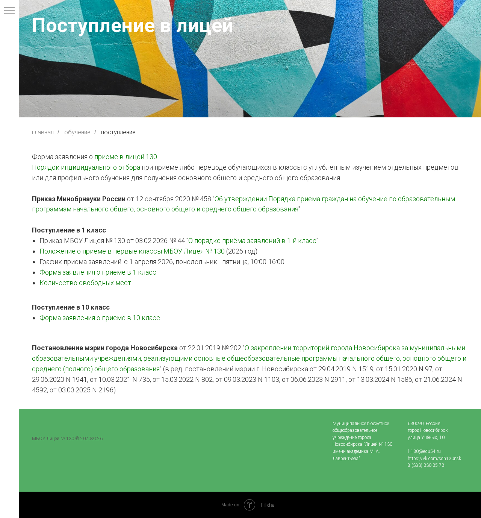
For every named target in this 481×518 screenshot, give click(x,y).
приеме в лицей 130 (125, 157)
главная (43, 132)
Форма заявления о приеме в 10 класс (99, 318)
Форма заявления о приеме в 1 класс (97, 272)
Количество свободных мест (85, 283)
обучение (77, 132)
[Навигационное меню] (9, 11)
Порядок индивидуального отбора (86, 167)
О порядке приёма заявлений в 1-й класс (252, 241)
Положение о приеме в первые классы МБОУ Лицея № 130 (132, 251)
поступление (118, 132)
